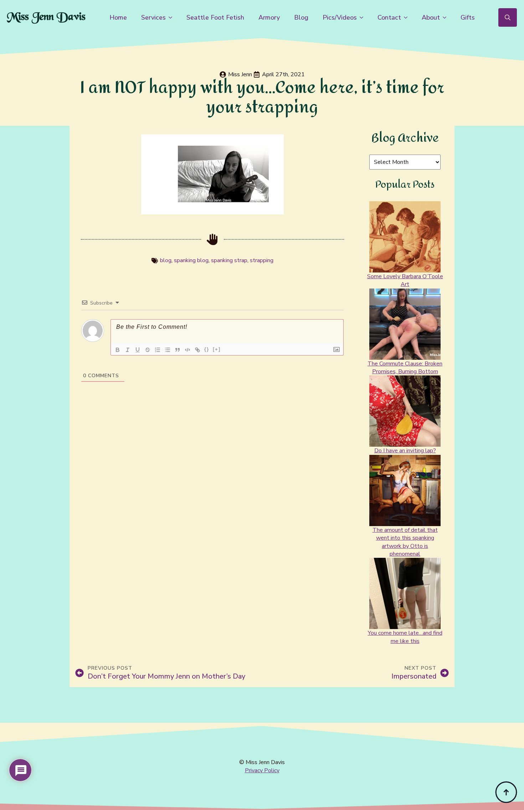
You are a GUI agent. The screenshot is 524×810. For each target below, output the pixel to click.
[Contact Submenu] (408, 17)
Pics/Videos (340, 17)
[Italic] (128, 350)
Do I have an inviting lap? (405, 451)
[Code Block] (187, 350)
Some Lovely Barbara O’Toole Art (405, 280)
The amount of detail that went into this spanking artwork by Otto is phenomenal (405, 542)
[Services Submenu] (172, 17)
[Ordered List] (158, 350)
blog (165, 260)
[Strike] (148, 350)
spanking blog (191, 260)
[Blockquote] (178, 350)
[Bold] (118, 350)
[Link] (197, 350)
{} (206, 349)
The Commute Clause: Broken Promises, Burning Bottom (405, 367)
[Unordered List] (168, 350)
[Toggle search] (507, 17)
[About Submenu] (446, 17)
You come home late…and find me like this (405, 637)
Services (153, 17)
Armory (269, 17)
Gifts (468, 17)
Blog (301, 17)
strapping (261, 260)
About (431, 17)
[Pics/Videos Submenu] (363, 17)
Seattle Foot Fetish (215, 17)
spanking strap (229, 260)
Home (118, 17)
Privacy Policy (262, 770)
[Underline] (138, 350)
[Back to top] (506, 792)
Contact (389, 17)
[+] (217, 349)
